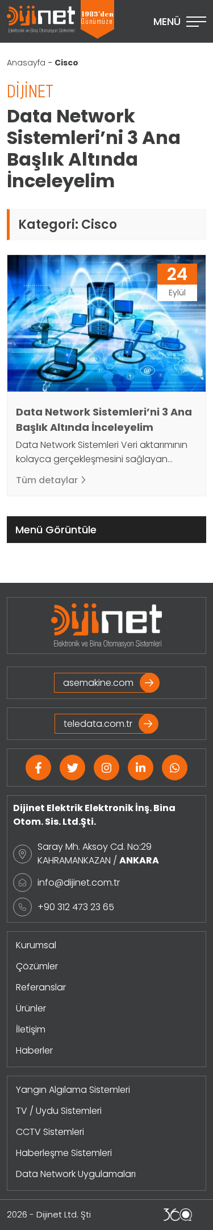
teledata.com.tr (98, 723)
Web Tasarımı (177, 1214)
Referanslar (41, 987)
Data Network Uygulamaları (76, 1173)
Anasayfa (26, 62)
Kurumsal (36, 945)
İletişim (30, 1029)
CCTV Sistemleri (50, 1131)
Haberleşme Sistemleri (64, 1152)
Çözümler (37, 966)
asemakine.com (98, 682)
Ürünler (31, 1008)
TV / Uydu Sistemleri (59, 1110)
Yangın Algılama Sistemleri (73, 1089)
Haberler (34, 1050)
